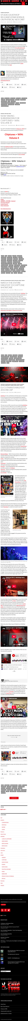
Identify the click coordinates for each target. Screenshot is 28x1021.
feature (3, 788)
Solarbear (22, 361)
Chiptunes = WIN (20, 128)
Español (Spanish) (4, 204)
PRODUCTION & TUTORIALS (8, 876)
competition (17, 265)
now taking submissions (6, 271)
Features (22, 384)
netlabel (7, 269)
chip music (10, 257)
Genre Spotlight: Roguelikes (6, 933)
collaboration (5, 265)
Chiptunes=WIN (4, 1008)
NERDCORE (4, 873)
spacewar (17, 104)
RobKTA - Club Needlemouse (14, 958)
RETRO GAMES (5, 843)
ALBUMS (2, 113)
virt (8, 362)
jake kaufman (4, 359)
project (23, 271)
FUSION (3, 864)
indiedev (17, 99)
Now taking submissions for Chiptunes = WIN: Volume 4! (10, 119)
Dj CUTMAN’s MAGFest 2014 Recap (13, 388)
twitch (3, 791)
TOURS (3, 829)
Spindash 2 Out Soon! (5, 937)
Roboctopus (15, 361)
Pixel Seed (6, 506)
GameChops (23, 446)
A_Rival (14, 600)
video (7, 791)
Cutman (12, 289)
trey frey (3, 362)
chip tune (15, 257)
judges (11, 268)
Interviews (3, 850)
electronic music (5, 268)
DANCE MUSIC (13, 384)
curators (11, 266)
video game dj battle (22, 791)
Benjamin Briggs (4, 454)
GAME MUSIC (7, 385)
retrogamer (4, 104)
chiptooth (9, 260)
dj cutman (17, 266)
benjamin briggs (14, 785)
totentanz (24, 789)
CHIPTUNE (18, 98)
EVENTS (12, 280)
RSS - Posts (4, 915)
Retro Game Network (5, 1006)
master (16, 268)
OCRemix (12, 468)
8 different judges (9, 146)
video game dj (13, 791)
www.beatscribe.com (5, 80)
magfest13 (9, 361)
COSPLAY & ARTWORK (7, 838)
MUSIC (10, 113)
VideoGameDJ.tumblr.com (6, 1011)
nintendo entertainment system (8, 102)
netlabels (13, 269)
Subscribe (3, 904)
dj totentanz (21, 786)
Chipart (20, 257)
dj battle (9, 786)
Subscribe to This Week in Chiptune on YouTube (11, 310)
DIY (1, 817)
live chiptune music (20, 359)
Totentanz (3, 469)
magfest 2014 (10, 789)
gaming (3, 99)
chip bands (4, 257)
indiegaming (4, 101)
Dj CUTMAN (22, 154)
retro (17, 102)
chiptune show (13, 356)
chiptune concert (5, 356)
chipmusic (4, 260)
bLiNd (2, 458)
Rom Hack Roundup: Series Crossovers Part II (10, 926)
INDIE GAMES (5, 841)
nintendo (13, 101)
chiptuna (15, 260)
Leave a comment (20, 125)
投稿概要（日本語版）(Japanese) (8, 201)
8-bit (3, 255)
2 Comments (18, 392)
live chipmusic (12, 359)
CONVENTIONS (8, 280)
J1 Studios (11, 691)
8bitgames (13, 98)
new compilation (20, 269)
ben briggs (7, 785)
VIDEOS (23, 280)
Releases (3, 878)
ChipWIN (15, 263)
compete (11, 265)
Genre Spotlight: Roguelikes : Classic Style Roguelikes (11, 930)
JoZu (2, 852)
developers (24, 98)
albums (14, 255)
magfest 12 (4, 789)
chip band (20, 255)
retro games (22, 102)
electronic (22, 266)
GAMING (2, 12)
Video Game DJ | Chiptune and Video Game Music (11, 3)
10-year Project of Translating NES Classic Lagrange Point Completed (16, 962)
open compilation (16, 271)
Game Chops (3, 834)
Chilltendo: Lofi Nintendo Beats (7, 923)
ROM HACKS (6, 12)
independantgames (10, 99)
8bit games (7, 98)
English (2, 199)
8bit (2, 98)
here (11, 64)
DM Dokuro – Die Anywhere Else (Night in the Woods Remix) (13, 940)
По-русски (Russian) (5, 202)
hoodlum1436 (12, 125)
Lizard (21, 63)
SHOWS (3, 827)
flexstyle (8, 788)
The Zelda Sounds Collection (13, 954)
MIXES (15, 385)
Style (2, 883)
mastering (21, 268)
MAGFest (23, 293)
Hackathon (3, 848)
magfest (3, 361)
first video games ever (20, 47)
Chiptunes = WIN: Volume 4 (7, 263)
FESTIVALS (16, 280)
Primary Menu (26, 3)
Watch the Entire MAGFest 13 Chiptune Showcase (13, 285)
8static (10, 355)
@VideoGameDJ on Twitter (6, 1013)
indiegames (23, 99)
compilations (4, 266)
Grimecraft (3, 463)
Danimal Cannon (18, 358)
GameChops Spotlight (6, 869)
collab (19, 263)
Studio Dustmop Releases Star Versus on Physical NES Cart (13, 17)
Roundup (2, 880)
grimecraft (14, 788)
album (10, 255)
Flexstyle (3, 466)
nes (9, 101)
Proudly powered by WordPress (6, 1019)
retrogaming (11, 104)
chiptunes (20, 356)
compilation (24, 265)
